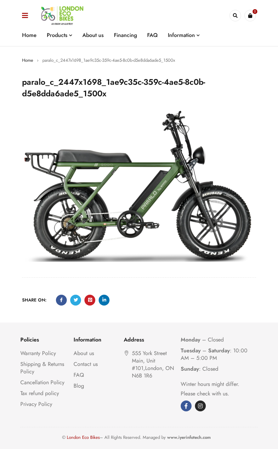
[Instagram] (200, 406)
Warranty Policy (38, 353)
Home (27, 60)
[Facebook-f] (186, 406)
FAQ (79, 375)
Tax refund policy (39, 393)
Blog (79, 386)
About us (84, 353)
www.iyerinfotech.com (189, 437)
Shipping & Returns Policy (42, 367)
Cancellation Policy (42, 382)
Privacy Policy (36, 404)
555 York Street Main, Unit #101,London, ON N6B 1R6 (153, 364)
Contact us (86, 364)
